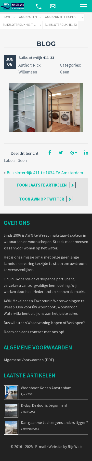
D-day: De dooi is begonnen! (44, 405)
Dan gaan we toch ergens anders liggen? (54, 422)
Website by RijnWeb (65, 446)
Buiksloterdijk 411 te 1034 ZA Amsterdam (45, 172)
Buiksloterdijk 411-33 (36, 57)
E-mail (40, 446)
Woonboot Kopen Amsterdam (46, 387)
